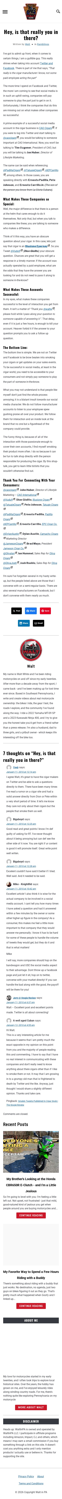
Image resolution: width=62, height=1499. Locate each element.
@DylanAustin (11, 533)
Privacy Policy (26, 1476)
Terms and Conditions (31, 1483)
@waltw (47, 309)
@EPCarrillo (9, 524)
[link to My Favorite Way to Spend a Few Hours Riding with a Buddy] (31, 1245)
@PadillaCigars (11, 170)
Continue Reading (31, 1215)
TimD (15, 767)
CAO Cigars (45, 128)
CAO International (27, 494)
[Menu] (5, 12)
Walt (27, 44)
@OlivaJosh (10, 563)
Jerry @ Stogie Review (24, 998)
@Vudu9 (15, 251)
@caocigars (9, 137)
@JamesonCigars (13, 543)
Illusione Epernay (36, 246)
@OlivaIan (9, 553)
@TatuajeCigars (33, 170)
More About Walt (31, 1407)
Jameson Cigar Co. (13, 548)
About (40, 1476)
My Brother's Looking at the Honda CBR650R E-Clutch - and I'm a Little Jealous (31, 1185)
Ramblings (43, 44)
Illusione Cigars (41, 499)
